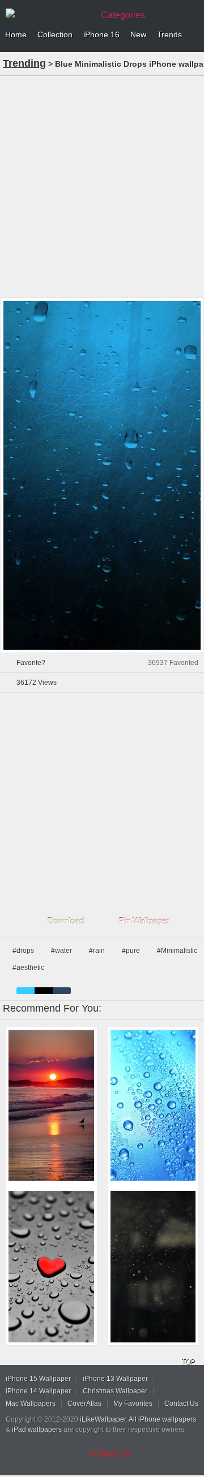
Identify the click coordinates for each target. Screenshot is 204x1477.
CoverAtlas (84, 1403)
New (138, 34)
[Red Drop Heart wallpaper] (51, 1266)
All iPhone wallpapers (162, 1419)
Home (16, 34)
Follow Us (109, 1453)
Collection (55, 34)
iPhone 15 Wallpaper (38, 1379)
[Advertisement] (102, 185)
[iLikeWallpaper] (48, 13)
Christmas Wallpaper (115, 1391)
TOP (188, 1362)
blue (25, 990)
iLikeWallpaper (103, 1419)
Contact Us (181, 1403)
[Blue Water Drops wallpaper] (153, 1105)
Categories (123, 15)
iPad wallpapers (37, 1429)
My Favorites (132, 1403)
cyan (62, 990)
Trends (169, 34)
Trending (24, 63)
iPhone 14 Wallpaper (38, 1391)
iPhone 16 (101, 34)
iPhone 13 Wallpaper (115, 1379)
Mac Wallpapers (31, 1403)
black (44, 990)
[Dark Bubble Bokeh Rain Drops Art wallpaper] (153, 1266)
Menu (192, 35)
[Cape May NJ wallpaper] (51, 1105)
